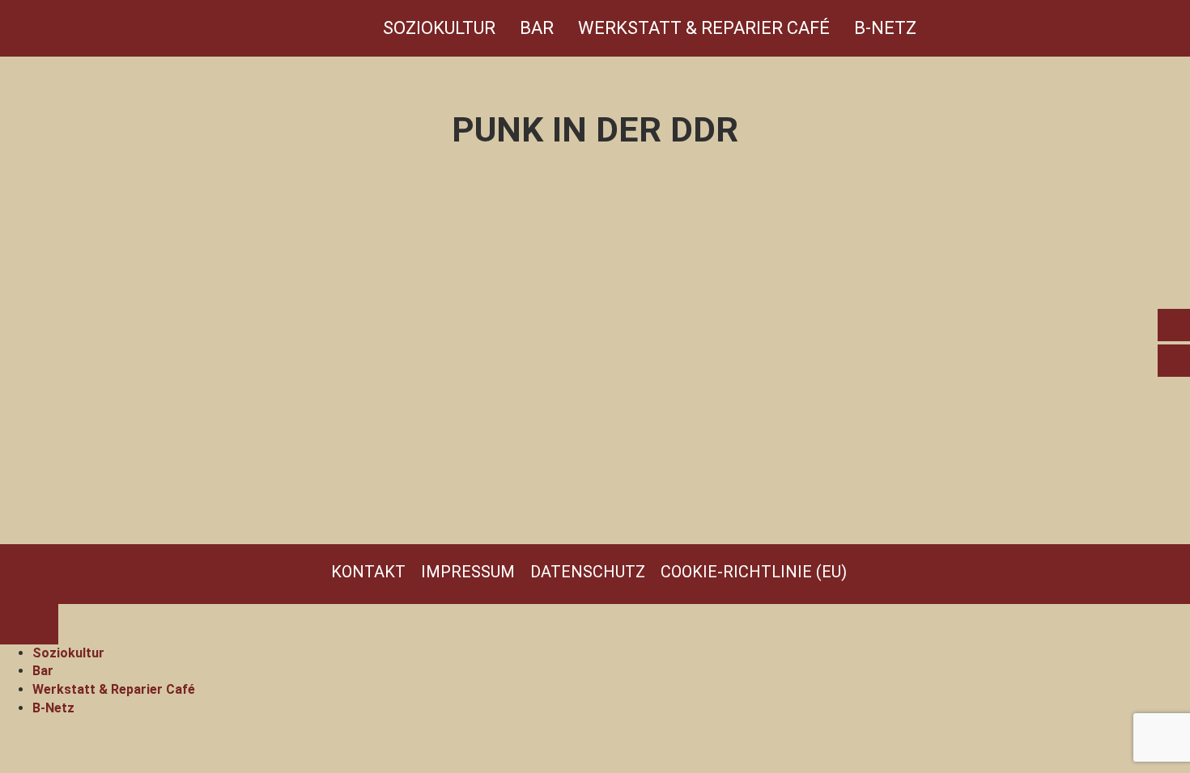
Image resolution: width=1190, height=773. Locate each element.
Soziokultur (439, 28)
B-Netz (885, 28)
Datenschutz (587, 571)
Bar (537, 28)
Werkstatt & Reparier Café (704, 28)
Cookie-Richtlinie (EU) (754, 571)
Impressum (468, 571)
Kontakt (368, 571)
